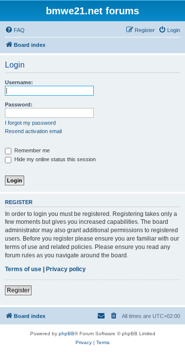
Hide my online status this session (54, 159)
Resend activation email (33, 131)
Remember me (31, 150)
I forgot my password (30, 123)
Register (18, 290)
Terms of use (23, 269)
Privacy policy (66, 269)
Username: (19, 82)
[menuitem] (15, 30)
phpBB (66, 333)
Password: (19, 104)
